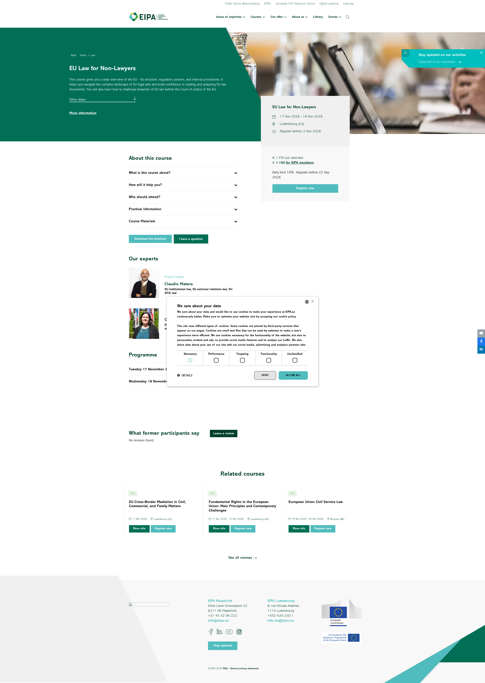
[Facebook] (211, 631)
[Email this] (481, 333)
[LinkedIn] (219, 631)
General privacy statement (244, 668)
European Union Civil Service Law (316, 502)
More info (139, 528)
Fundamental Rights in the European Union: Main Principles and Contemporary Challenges (242, 506)
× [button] (312, 301)
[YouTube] (229, 631)
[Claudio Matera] (183, 283)
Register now (305, 188)
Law (93, 55)
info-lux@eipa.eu (281, 621)
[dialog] (242, 341)
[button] (243, 17)
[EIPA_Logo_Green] (148, 17)
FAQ (225, 668)
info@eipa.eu (218, 621)
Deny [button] (265, 375)
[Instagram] (239, 631)
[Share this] (481, 342)
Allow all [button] (293, 375)
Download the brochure (150, 238)
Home (83, 55)
